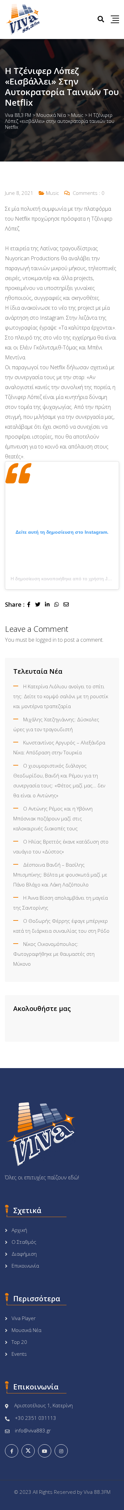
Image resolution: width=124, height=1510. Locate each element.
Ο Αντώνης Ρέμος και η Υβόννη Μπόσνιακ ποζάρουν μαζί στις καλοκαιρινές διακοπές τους (53, 818)
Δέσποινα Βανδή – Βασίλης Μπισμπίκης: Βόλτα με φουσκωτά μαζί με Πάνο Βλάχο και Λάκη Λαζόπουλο (60, 874)
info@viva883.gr (33, 1430)
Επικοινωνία (25, 1265)
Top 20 (19, 1342)
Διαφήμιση (24, 1253)
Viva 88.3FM (97, 1492)
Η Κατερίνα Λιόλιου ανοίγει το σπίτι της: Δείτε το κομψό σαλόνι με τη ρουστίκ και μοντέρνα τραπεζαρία (60, 696)
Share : (14, 604)
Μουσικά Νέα (26, 1330)
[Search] (101, 19)
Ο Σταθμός (24, 1242)
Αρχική (19, 1230)
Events (19, 1353)
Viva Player (24, 1318)
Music (52, 193)
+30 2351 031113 (35, 1418)
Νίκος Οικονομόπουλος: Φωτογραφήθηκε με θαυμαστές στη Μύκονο (54, 954)
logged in (46, 639)
